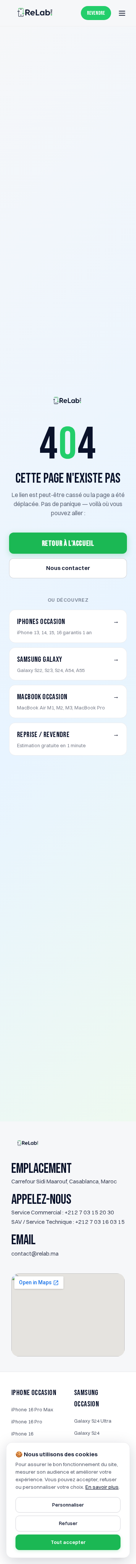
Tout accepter (68, 1542)
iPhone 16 (22, 1434)
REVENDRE (96, 13)
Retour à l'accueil (68, 543)
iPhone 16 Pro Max (32, 1409)
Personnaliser (68, 1505)
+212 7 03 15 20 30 (89, 1212)
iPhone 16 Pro (26, 1421)
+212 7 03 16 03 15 (100, 1221)
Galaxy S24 (86, 1433)
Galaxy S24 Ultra (92, 1421)
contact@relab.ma (35, 1253)
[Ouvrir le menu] (122, 13)
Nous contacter (68, 567)
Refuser (68, 1523)
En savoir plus (102, 1487)
